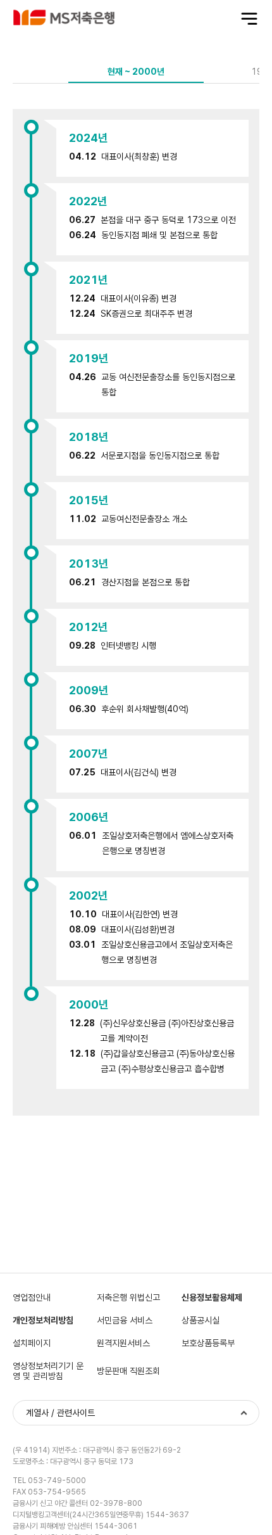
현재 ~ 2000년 (136, 72)
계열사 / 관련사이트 (60, 1413)
